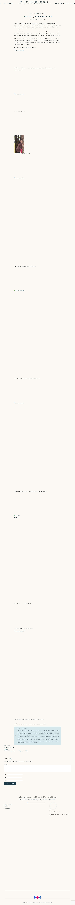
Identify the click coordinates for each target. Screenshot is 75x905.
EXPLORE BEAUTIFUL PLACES (62, 3)
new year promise (35, 724)
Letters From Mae (7, 806)
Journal (6, 805)
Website (5, 780)
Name (5, 774)
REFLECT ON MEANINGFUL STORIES (37, 13)
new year (30, 724)
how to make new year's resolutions (23, 724)
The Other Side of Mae (34, 2)
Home (6, 802)
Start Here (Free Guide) (8, 804)
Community (10, 3)
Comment (6, 764)
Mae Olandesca (43, 19)
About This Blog (7, 808)
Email (5, 777)
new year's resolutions (42, 724)
